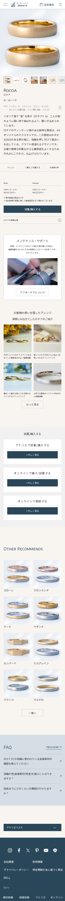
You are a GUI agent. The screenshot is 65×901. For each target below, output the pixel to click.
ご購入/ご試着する (32, 167)
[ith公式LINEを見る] (55, 850)
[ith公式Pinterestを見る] (37, 850)
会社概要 (9, 861)
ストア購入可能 (34, 109)
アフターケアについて (32, 292)
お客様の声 (54, 167)
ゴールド (44, 106)
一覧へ (32, 713)
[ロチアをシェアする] (60, 107)
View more (52, 747)
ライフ (36, 106)
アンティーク (14, 106)
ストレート (26, 106)
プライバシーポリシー (16, 870)
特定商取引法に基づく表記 (47, 870)
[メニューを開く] (5, 4)
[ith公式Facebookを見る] (19, 850)
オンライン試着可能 (17, 109)
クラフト (46, 109)
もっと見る (32, 404)
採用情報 (37, 861)
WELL (7, 878)
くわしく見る (32, 454)
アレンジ (10, 167)
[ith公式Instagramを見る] (10, 850)
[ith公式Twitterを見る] (28, 850)
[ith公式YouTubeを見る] (46, 850)
